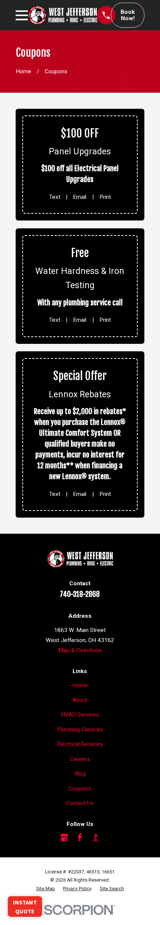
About (79, 700)
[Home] (62, 15)
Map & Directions (80, 650)
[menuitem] (45, 889)
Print (105, 197)
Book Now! (128, 15)
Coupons (79, 788)
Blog (80, 773)
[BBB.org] (96, 837)
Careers (80, 759)
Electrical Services (80, 744)
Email (79, 197)
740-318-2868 (80, 594)
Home (80, 685)
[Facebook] (80, 837)
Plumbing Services (80, 729)
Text (54, 197)
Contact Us (80, 803)
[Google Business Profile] (64, 837)
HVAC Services (80, 714)
